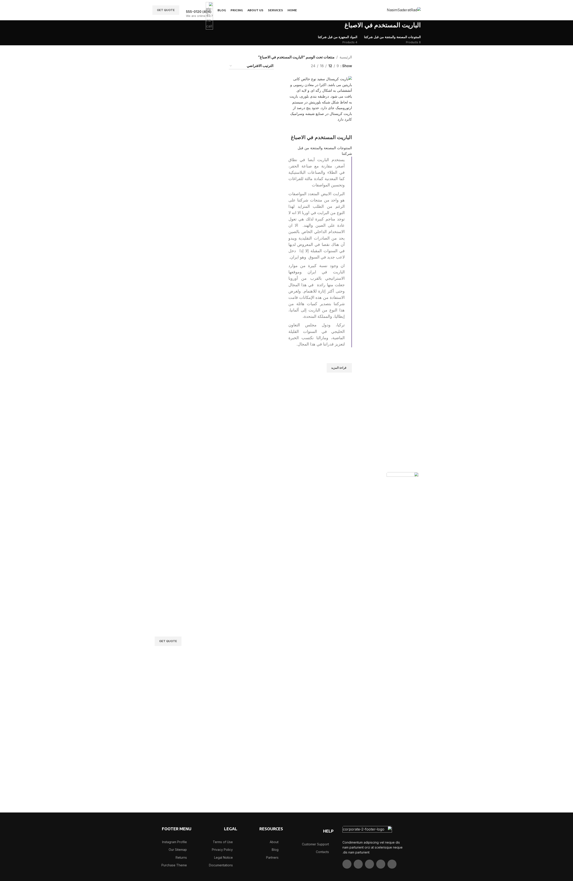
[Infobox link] (286, 10)
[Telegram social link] (346, 864)
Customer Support (315, 844)
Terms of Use (223, 842)
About (274, 842)
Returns (181, 857)
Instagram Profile (174, 842)
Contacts (322, 852)
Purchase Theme (174, 865)
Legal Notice (223, 857)
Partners (272, 857)
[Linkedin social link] (358, 864)
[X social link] (380, 864)
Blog (275, 849)
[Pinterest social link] (369, 864)
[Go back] (426, 27)
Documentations (221, 865)
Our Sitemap (178, 849)
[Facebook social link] (391, 864)
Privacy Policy (222, 849)
